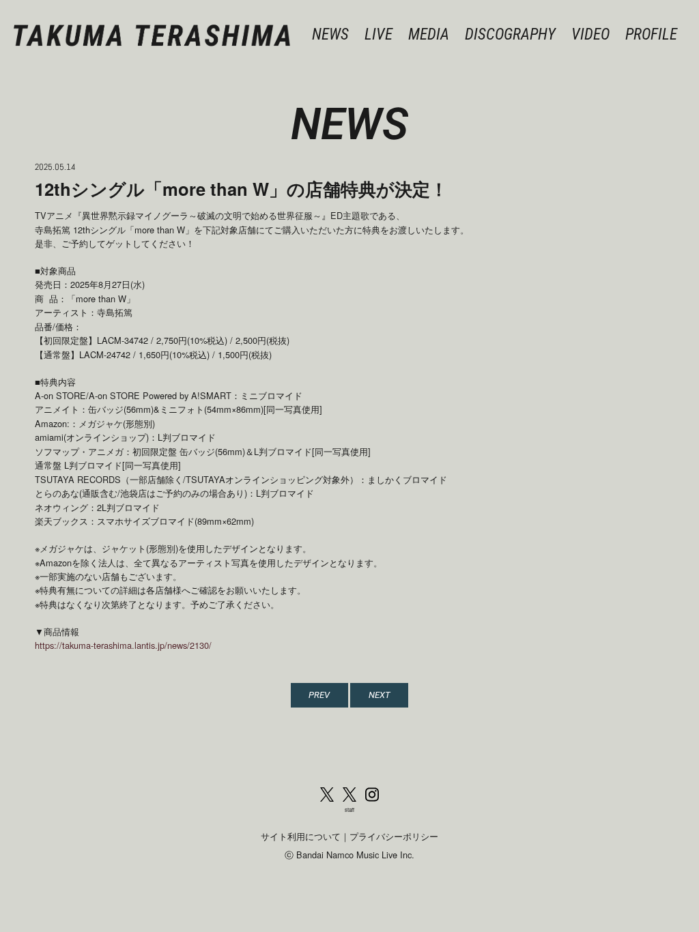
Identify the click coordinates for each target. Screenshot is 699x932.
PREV (319, 695)
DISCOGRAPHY (510, 34)
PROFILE (651, 34)
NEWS (330, 34)
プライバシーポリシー (394, 836)
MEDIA (428, 34)
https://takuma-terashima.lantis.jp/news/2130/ (123, 645)
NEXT (379, 695)
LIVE (379, 34)
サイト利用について (301, 836)
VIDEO (590, 34)
